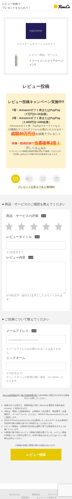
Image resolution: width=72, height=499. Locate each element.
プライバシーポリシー (57, 494)
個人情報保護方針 (29, 395)
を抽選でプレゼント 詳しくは (36, 127)
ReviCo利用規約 (10, 395)
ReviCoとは (14, 494)
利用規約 (25, 497)
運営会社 (36, 494)
